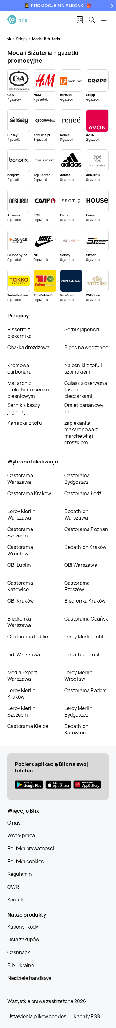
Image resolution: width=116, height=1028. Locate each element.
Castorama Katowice (20, 586)
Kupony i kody (22, 926)
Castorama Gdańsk (86, 618)
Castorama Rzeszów (77, 586)
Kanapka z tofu (24, 423)
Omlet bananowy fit (84, 408)
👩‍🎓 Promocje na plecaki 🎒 (58, 5)
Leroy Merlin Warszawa (21, 514)
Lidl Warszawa (23, 654)
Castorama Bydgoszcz (77, 478)
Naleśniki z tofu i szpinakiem (83, 368)
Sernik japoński (82, 329)
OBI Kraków (20, 600)
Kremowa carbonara (19, 368)
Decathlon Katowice (76, 729)
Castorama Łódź (83, 493)
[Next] (111, 5)
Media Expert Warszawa (22, 675)
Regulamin (19, 874)
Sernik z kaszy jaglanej (23, 408)
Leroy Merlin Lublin (86, 636)
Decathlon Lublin (84, 654)
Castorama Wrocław (20, 550)
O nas (13, 822)
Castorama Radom (85, 690)
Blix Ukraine (20, 965)
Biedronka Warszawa (19, 622)
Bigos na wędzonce (86, 347)
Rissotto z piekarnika (19, 332)
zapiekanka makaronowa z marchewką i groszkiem (81, 433)
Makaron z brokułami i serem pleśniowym (28, 389)
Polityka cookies (25, 861)
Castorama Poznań (86, 529)
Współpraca (21, 835)
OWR (13, 887)
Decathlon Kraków (85, 547)
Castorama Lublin (27, 636)
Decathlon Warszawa (76, 514)
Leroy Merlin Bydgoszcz (78, 711)
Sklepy (22, 38)
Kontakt (16, 899)
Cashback (18, 952)
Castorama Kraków (29, 493)
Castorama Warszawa (20, 478)
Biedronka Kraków (85, 600)
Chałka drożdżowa (28, 347)
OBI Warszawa (80, 565)
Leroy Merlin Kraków (21, 693)
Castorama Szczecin (20, 532)
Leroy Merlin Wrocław (78, 675)
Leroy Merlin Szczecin (21, 711)
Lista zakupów (23, 939)
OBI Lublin (19, 565)
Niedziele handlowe (29, 978)
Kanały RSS (87, 1016)
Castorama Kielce (27, 726)
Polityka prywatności (30, 848)
